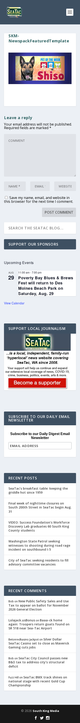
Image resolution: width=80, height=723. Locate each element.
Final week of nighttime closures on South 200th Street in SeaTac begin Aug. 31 (40, 507)
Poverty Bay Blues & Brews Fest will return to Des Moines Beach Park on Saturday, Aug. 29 (45, 285)
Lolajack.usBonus (21, 620)
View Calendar (14, 303)
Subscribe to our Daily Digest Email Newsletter (40, 436)
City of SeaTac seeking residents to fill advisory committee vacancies (38, 562)
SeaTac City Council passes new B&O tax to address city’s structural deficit (38, 662)
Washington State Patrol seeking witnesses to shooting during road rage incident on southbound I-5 (39, 545)
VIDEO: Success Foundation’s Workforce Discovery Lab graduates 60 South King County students (39, 526)
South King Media (46, 711)
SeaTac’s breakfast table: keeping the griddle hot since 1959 (38, 490)
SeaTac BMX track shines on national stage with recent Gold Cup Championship (37, 681)
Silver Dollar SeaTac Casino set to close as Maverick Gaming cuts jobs (38, 643)
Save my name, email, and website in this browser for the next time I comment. (38, 199)
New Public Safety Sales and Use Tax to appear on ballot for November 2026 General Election (38, 605)
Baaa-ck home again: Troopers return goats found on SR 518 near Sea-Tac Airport (39, 624)
